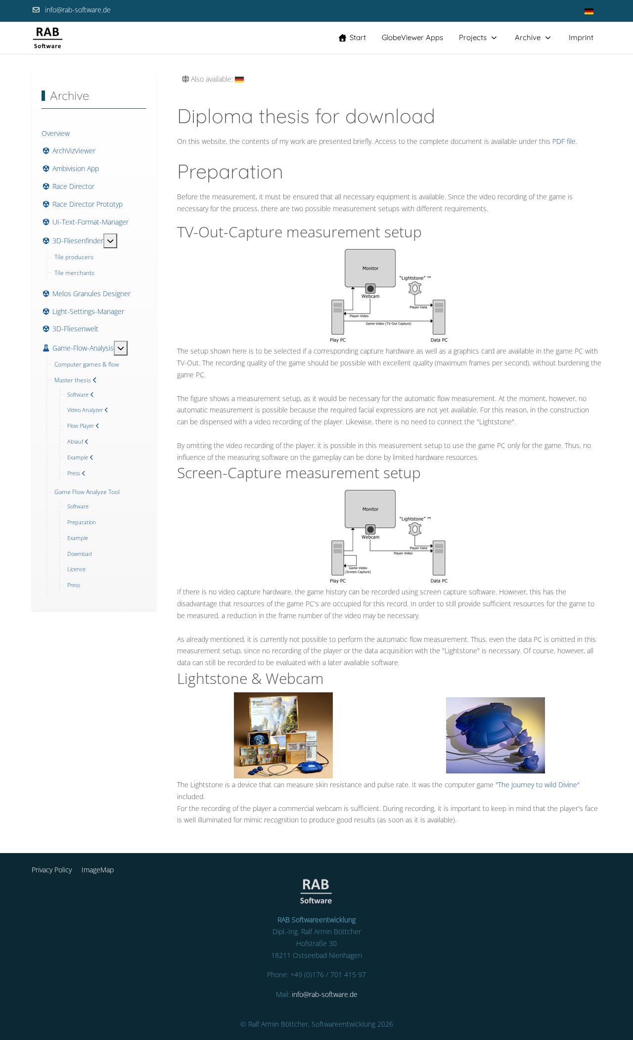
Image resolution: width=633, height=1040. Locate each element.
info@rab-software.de (78, 9)
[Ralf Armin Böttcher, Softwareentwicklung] (48, 38)
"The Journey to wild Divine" (538, 784)
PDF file (564, 141)
